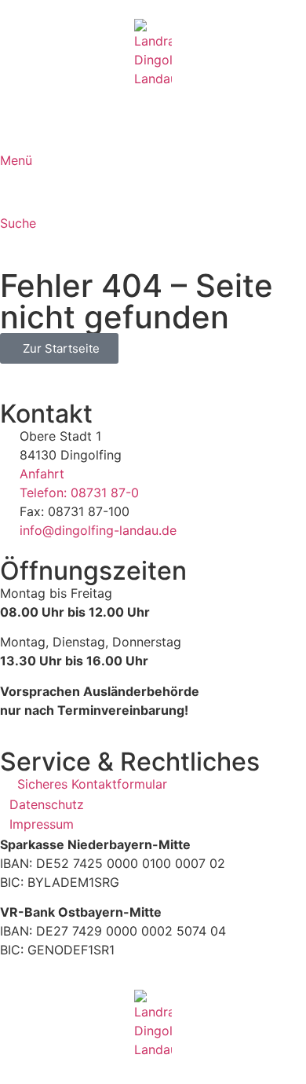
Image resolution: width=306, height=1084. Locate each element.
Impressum (41, 824)
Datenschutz (46, 804)
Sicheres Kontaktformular (92, 784)
